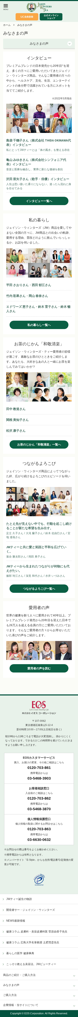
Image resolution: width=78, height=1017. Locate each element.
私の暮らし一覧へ (39, 325)
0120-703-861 (39, 768)
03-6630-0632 (39, 840)
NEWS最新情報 (15, 920)
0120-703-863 (39, 829)
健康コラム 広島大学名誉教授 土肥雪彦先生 (32, 942)
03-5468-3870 (39, 809)
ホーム (7, 25)
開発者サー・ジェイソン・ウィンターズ (30, 909)
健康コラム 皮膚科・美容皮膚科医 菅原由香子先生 (36, 931)
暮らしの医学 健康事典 (20, 953)
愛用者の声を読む (39, 668)
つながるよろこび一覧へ (39, 588)
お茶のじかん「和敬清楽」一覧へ (39, 444)
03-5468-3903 (39, 778)
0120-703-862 (39, 798)
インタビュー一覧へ (39, 201)
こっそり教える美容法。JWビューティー (31, 964)
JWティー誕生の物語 (19, 899)
